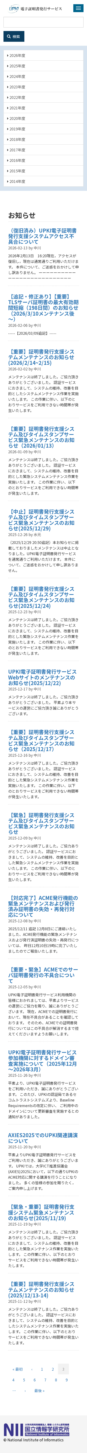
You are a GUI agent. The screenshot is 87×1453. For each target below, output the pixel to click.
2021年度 (17, 108)
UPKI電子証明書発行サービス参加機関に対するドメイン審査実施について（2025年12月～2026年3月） (42, 1060)
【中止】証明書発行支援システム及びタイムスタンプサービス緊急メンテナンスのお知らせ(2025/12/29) (41, 520)
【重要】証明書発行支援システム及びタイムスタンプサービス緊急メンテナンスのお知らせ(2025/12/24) (41, 597)
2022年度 (17, 97)
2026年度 (17, 55)
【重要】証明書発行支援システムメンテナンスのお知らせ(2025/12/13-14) (41, 1289)
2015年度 (17, 171)
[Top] (34, 8)
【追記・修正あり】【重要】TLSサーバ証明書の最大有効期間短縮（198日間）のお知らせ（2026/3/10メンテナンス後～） (43, 308)
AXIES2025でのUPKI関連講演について (43, 1137)
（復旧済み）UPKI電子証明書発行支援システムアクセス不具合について (42, 235)
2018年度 (17, 139)
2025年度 (17, 66)
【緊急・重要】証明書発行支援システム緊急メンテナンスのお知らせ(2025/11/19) (41, 1212)
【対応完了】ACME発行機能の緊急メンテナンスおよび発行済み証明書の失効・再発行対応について (43, 906)
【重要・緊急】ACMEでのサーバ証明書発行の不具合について (43, 974)
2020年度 (17, 118)
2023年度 (17, 87)
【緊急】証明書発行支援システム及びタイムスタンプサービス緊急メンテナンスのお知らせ (41, 823)
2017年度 (17, 150)
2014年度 (17, 181)
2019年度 (17, 129)
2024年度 (17, 76)
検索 (16, 36)
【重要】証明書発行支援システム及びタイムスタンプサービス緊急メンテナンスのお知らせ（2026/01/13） (41, 437)
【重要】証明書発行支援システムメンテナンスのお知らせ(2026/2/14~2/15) (41, 357)
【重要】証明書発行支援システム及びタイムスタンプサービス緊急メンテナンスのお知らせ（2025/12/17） (41, 740)
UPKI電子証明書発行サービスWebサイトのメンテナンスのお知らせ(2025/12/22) (42, 677)
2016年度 (17, 160)
